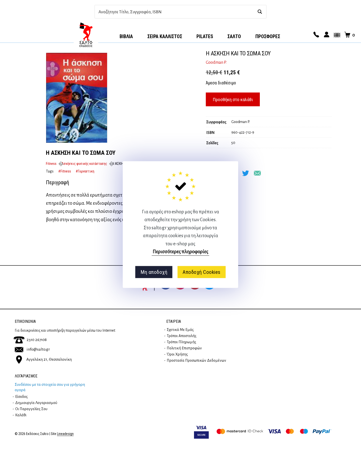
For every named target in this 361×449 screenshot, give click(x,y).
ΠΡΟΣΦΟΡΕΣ (267, 36)
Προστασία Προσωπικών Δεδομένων (196, 360)
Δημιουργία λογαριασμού (36, 403)
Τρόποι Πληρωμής (181, 342)
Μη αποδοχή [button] (153, 272)
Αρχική (86, 34)
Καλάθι (21, 415)
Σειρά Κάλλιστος (164, 36)
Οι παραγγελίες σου (31, 409)
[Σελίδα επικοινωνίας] (315, 35)
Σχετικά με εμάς (180, 330)
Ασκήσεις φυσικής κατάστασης (84, 163)
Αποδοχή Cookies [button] (201, 272)
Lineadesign (65, 434)
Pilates (204, 36)
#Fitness (64, 171)
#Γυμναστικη (85, 171)
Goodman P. (216, 62)
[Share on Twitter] (245, 173)
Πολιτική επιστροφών (184, 348)
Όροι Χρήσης (177, 354)
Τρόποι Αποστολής (181, 336)
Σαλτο (234, 36)
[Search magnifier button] (259, 11)
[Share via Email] (257, 173)
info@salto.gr (38, 349)
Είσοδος (21, 397)
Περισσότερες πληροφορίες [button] (180, 251)
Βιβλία (126, 36)
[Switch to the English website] (336, 35)
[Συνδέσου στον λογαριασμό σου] (326, 35)
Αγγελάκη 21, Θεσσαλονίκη (49, 359)
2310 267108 (37, 340)
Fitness (51, 163)
